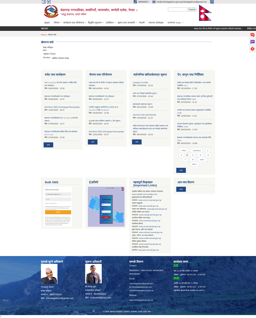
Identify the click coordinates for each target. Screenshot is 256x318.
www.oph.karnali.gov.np (148, 206)
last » (195, 164)
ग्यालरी (142, 22)
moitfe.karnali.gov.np (152, 238)
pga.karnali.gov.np (159, 209)
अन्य (48, 145)
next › (202, 159)
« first (183, 150)
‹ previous (196, 150)
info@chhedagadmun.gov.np (141, 290)
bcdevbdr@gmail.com (100, 298)
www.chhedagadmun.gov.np (141, 300)
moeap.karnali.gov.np (152, 215)
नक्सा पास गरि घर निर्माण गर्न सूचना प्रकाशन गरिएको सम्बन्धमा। (210, 28)
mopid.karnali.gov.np (152, 244)
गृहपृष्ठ (47, 22)
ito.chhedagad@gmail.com (140, 287)
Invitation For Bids (140, 82)
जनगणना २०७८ (174, 22)
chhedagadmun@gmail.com (60, 298)
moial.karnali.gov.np (151, 221)
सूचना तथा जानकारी (126, 22)
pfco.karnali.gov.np (151, 250)
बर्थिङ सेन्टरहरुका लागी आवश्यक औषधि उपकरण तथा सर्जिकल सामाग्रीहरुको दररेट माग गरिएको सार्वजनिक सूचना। (150, 129)
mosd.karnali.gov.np (151, 226)
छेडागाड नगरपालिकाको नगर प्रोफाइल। (58, 96)
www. (149, 209)
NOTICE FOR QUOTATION (144, 115)
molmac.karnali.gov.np (152, 232)
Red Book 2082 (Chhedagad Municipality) (62, 107)
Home (43, 35)
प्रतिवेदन (110, 22)
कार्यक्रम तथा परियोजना (73, 22)
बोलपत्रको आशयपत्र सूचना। (143, 104)
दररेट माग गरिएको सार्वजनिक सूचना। (145, 93)
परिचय (56, 22)
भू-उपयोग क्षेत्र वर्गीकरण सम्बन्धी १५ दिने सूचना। (105, 121)
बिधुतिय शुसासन (95, 22)
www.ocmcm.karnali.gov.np (150, 200)
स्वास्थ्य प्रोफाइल (156, 22)
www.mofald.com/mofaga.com (144, 194)
